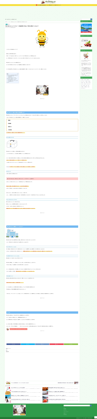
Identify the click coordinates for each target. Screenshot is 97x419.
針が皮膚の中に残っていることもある (13, 80)
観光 (84, 85)
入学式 (89, 82)
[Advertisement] (48, 12)
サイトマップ (65, 410)
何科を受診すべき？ (11, 81)
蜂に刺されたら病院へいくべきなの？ (12, 78)
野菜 (86, 82)
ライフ (6, 24)
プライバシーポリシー (66, 411)
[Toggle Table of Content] (17, 74)
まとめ (8, 82)
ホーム (64, 407)
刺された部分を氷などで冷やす (12, 77)
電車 (82, 82)
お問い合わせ (65, 414)
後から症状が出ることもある (12, 79)
